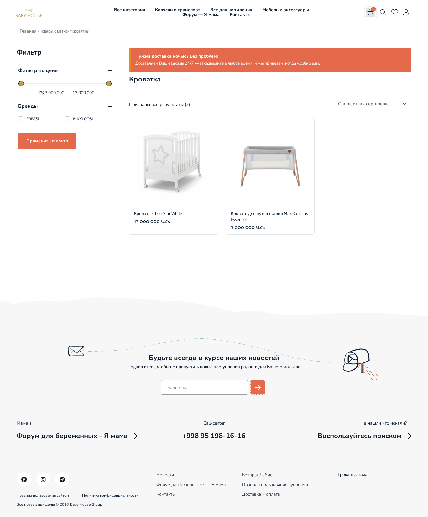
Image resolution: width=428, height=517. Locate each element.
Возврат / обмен (258, 475)
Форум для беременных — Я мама (191, 485)
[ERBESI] (20, 118)
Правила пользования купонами (275, 485)
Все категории (129, 10)
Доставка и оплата (261, 494)
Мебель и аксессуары (285, 10)
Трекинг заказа (352, 475)
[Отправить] (257, 387)
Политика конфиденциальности (110, 495)
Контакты (240, 14)
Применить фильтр (47, 141)
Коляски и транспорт (177, 10)
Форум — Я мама (201, 14)
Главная (28, 31)
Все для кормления (231, 10)
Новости (165, 475)
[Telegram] (62, 479)
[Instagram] (43, 479)
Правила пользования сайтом (43, 495)
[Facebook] (24, 479)
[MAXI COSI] (67, 118)
